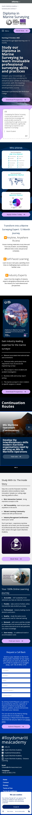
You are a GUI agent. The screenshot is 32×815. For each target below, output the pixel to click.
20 (18, 140)
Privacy (5, 785)
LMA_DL (7, 747)
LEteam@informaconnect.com (12, 767)
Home (5, 780)
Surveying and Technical (9, 8)
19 (16, 140)
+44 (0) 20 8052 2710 (8, 773)
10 (18, 138)
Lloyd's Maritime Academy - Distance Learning (15, 760)
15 (27, 138)
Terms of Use (8, 788)
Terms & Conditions (10, 791)
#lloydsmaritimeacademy (15, 740)
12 (22, 138)
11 (20, 138)
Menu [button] (7, 31)
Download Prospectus (14, 100)
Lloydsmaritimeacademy (12, 753)
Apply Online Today (14, 214)
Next (29, 427)
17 (13, 140)
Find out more (14, 641)
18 (15, 140)
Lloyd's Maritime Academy (9, 6)
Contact (6, 782)
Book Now (20, 31)
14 (25, 138)
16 (29, 138)
